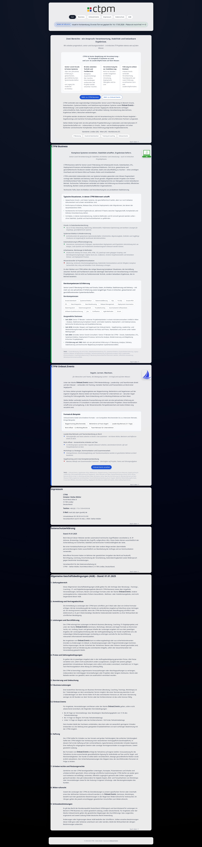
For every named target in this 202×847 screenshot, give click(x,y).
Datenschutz (119, 17)
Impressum (107, 17)
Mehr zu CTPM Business (90, 97)
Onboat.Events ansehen (101, 467)
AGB (129, 17)
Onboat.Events (94, 17)
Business (81, 17)
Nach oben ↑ (134, 142)
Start (72, 17)
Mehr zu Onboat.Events (112, 97)
